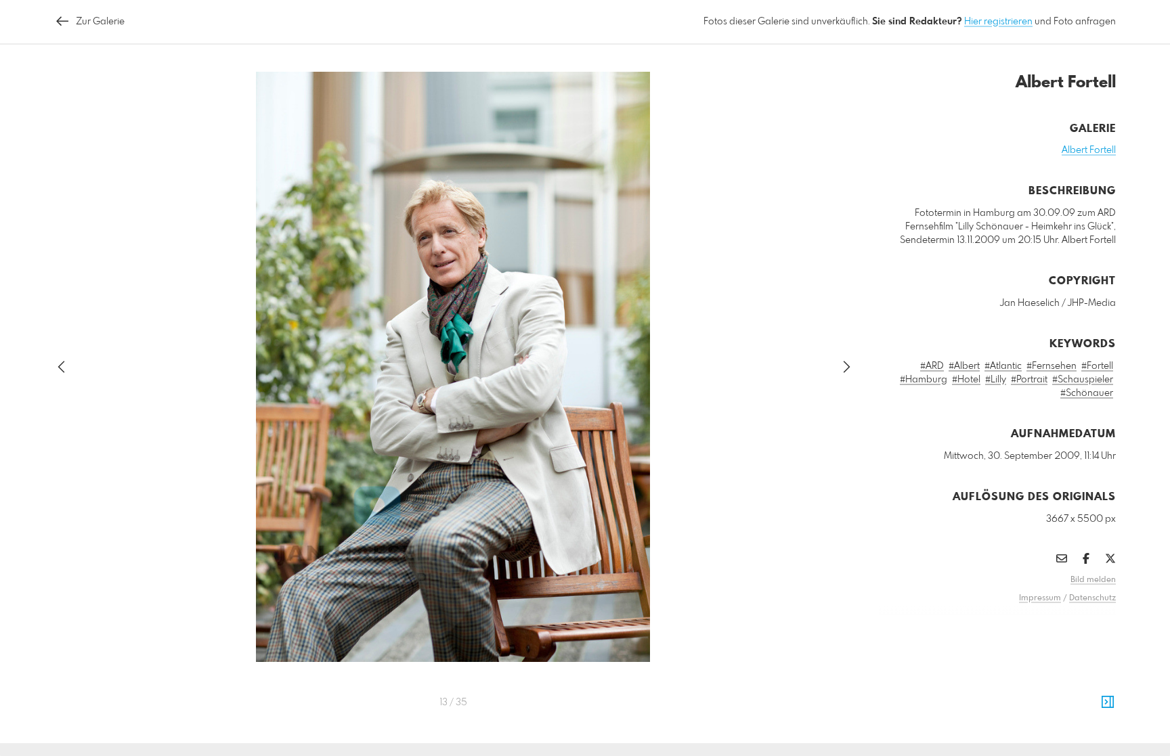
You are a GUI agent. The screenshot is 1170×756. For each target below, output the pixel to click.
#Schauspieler (1082, 379)
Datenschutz (1092, 598)
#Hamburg (923, 379)
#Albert (964, 366)
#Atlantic (1003, 366)
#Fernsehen (1051, 366)
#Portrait (1029, 379)
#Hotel (966, 379)
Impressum (1040, 598)
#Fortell (1097, 366)
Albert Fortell (1089, 150)
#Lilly (995, 379)
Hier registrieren (998, 21)
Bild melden (1093, 580)
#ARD (932, 366)
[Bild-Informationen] (1108, 702)
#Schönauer (1086, 393)
